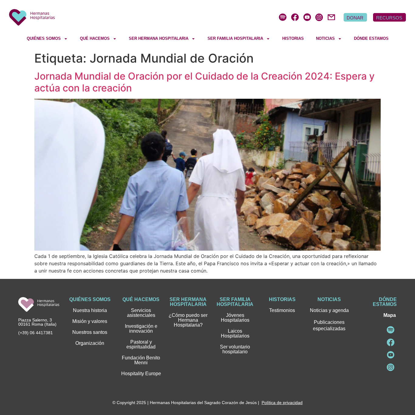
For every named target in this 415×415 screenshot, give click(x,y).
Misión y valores (89, 321)
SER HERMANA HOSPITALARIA (158, 38)
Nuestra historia (90, 310)
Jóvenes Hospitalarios (235, 318)
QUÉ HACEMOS (95, 38)
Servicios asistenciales (141, 313)
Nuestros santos (89, 332)
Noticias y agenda (329, 310)
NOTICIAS (325, 38)
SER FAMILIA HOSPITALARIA (235, 38)
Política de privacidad (282, 402)
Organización (89, 343)
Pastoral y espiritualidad (141, 344)
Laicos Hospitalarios (235, 333)
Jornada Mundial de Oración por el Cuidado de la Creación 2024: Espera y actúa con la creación (204, 82)
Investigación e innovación (141, 329)
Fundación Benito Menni (141, 360)
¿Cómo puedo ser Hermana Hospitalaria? (188, 320)
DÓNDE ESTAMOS (371, 38)
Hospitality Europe (141, 373)
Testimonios (282, 310)
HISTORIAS (293, 38)
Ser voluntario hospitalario (235, 349)
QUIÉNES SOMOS (44, 38)
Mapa (389, 315)
